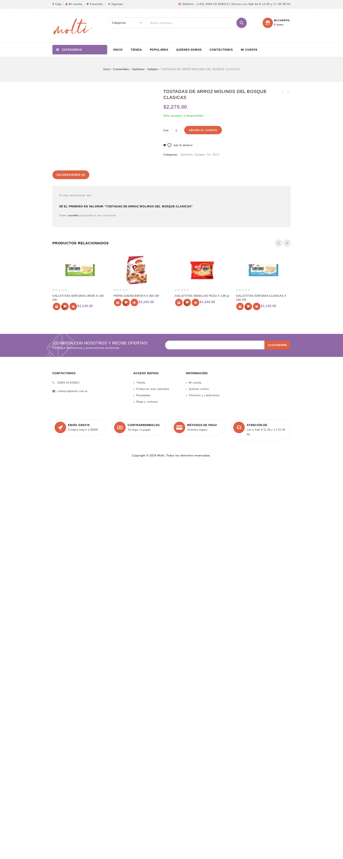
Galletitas (138, 69)
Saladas (152, 69)
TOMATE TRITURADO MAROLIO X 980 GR (283, 91)
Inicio (118, 49)
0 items (279, 24)
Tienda (136, 49)
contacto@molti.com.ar (72, 391)
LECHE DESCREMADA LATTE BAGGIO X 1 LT (288, 91)
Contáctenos (221, 49)
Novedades (143, 395)
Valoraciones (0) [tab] (70, 174)
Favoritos (96, 4)
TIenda (140, 382)
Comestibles (121, 69)
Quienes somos (189, 49)
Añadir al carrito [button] (56, 306)
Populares (159, 49)
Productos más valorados (152, 388)
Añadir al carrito (203, 130)
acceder (73, 215)
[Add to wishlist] (65, 306)
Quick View (73, 306)
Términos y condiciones (204, 395)
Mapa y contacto (147, 401)
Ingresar (117, 4)
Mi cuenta (75, 4)
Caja (58, 4)
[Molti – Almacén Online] (72, 26)
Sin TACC (213, 154)
